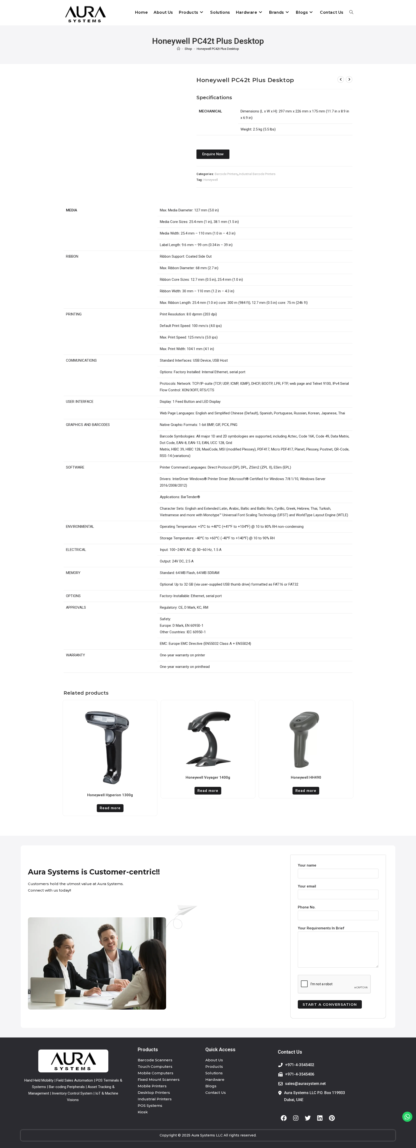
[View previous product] (340, 79)
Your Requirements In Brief (321, 928)
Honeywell (210, 180)
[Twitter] (308, 1118)
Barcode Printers (226, 174)
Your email (307, 886)
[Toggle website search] (351, 12)
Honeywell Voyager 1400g (208, 777)
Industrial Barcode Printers (257, 174)
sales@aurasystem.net (305, 1083)
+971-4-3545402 (299, 1065)
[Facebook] (284, 1118)
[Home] (178, 49)
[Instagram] (296, 1118)
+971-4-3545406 (299, 1074)
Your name (307, 865)
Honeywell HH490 (306, 777)
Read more (110, 808)
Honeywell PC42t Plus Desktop (218, 49)
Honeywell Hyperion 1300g (110, 795)
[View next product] (349, 79)
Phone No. (307, 907)
